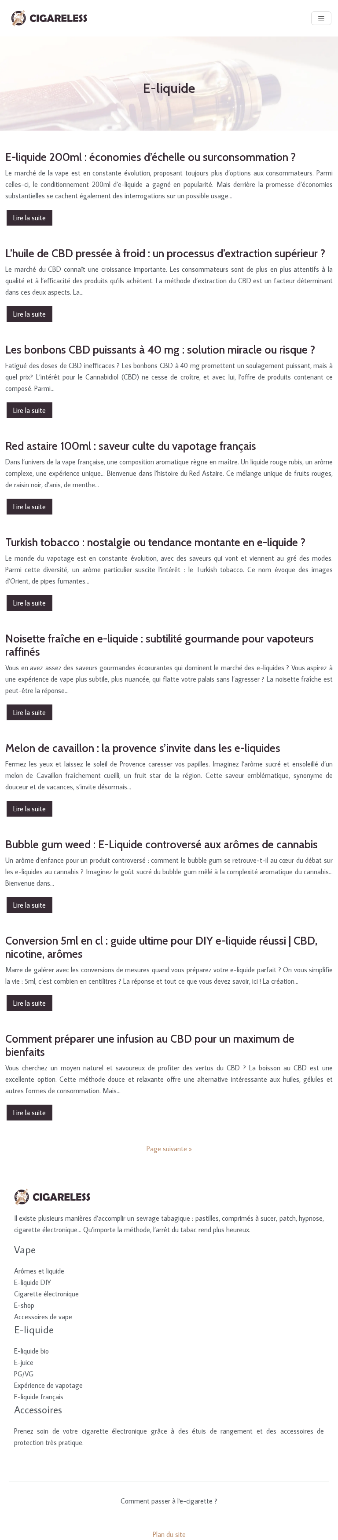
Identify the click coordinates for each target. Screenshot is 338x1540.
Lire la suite (29, 217)
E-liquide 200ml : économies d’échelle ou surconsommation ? (150, 157)
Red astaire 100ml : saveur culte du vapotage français (130, 446)
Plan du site (169, 1534)
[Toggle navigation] (321, 18)
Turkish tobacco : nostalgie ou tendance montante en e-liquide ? (155, 542)
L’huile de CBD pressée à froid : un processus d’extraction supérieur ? (165, 253)
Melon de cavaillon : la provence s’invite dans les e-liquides (142, 748)
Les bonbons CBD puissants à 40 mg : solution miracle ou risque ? (160, 349)
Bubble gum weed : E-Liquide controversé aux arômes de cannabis (161, 844)
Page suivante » (169, 1148)
